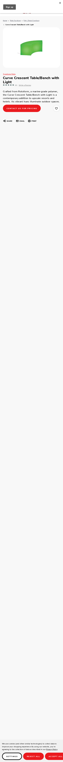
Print (34, 121)
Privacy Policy (51, 749)
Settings (12, 756)
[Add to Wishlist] (56, 108)
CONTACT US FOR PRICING (22, 108)
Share (9, 121)
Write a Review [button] (25, 84)
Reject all (33, 756)
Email (21, 121)
